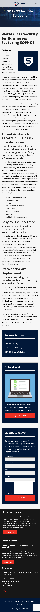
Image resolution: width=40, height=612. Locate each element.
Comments (9, 493)
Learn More (10, 532)
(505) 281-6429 (8, 578)
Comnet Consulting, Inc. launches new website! (17, 546)
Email (7, 469)
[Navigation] (36, 3)
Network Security (11, 344)
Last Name (9, 463)
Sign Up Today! (20, 416)
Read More (8, 562)
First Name (9, 456)
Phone (7, 476)
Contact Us (20, 498)
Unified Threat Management (16, 348)
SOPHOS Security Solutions (15, 352)
